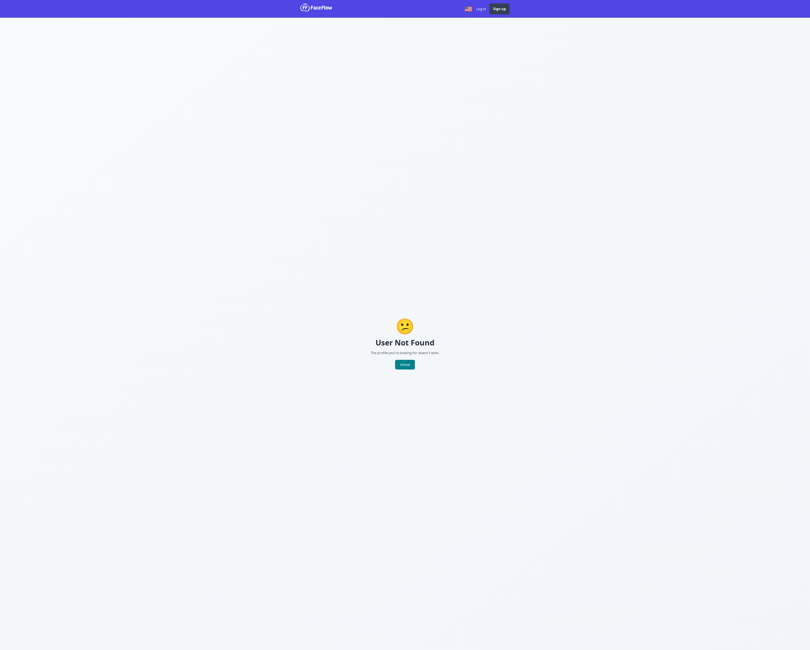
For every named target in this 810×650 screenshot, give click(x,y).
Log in (481, 9)
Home (405, 364)
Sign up (499, 9)
